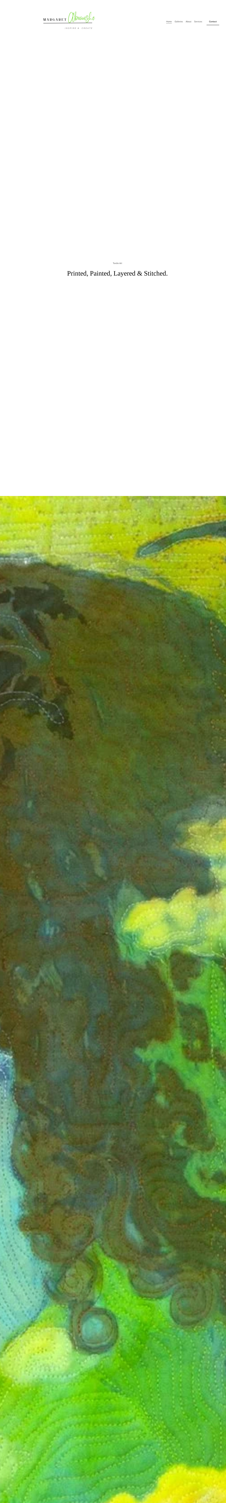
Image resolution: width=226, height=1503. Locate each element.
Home (169, 21)
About (188, 21)
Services (198, 21)
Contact (213, 21)
